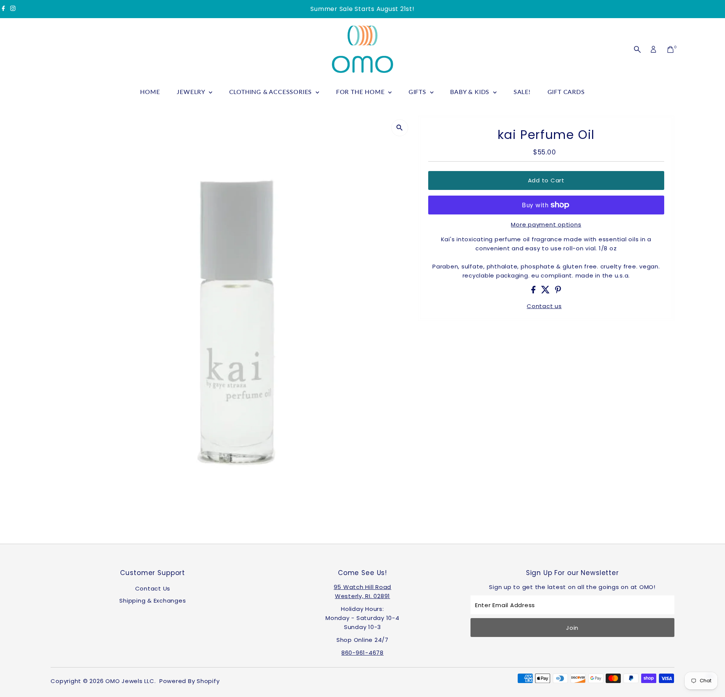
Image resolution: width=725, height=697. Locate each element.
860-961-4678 (362, 653)
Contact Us (153, 588)
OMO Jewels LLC (129, 681)
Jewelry (192, 91)
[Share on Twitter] (546, 291)
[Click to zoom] (399, 127)
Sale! (522, 91)
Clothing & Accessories (271, 91)
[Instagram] (12, 9)
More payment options (546, 224)
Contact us (544, 306)
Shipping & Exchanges (152, 600)
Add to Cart (546, 180)
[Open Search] (637, 49)
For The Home (361, 91)
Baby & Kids (470, 91)
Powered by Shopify (189, 681)
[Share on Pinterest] (558, 291)
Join (572, 628)
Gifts (418, 91)
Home (150, 91)
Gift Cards (566, 91)
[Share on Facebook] (534, 291)
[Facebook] (3, 9)
